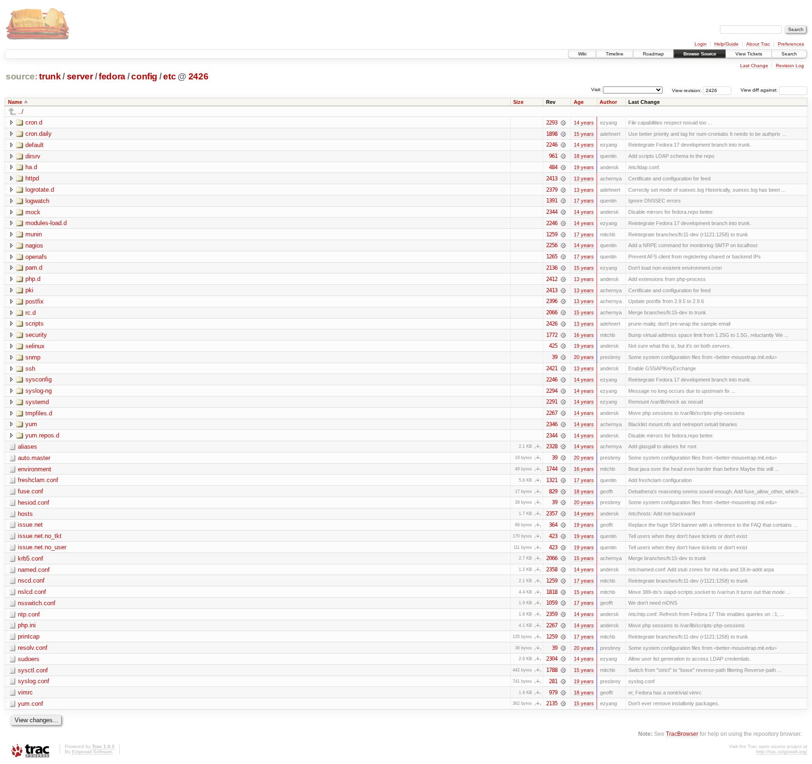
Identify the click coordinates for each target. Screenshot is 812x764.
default (34, 144)
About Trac (758, 44)
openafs (36, 256)
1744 (551, 469)
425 (553, 346)
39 (554, 357)
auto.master (34, 457)
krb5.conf (30, 558)
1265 (551, 256)
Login (701, 44)
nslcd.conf (32, 591)
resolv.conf (32, 647)
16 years (584, 335)
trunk (50, 76)
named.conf (34, 569)
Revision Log (790, 65)
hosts (25, 513)
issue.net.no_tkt (40, 535)
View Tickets (748, 53)
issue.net (30, 524)
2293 (551, 122)
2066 (551, 312)
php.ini (27, 625)
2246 (551, 144)
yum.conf (30, 703)
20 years (584, 357)
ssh (30, 368)
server (80, 76)
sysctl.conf (33, 670)
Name (15, 102)
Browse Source (699, 53)
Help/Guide (726, 44)
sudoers (28, 659)
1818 (551, 592)
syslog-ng (38, 390)
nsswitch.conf (36, 603)
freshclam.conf (38, 479)
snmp (32, 357)
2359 (551, 614)
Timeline (615, 53)
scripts (34, 323)
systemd (37, 401)
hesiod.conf (33, 502)
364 (553, 525)
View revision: (687, 90)
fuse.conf (30, 491)
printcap (28, 636)
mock (32, 212)
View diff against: (760, 90)
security (36, 334)
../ (20, 111)
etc (169, 76)
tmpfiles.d (38, 413)
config (144, 76)
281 (553, 681)
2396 (551, 301)
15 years (584, 134)
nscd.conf (31, 580)
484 (553, 167)
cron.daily (38, 133)
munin (33, 234)
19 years (584, 167)
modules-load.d (46, 222)
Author (608, 102)
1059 (551, 603)
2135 (551, 703)
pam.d (33, 267)
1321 (551, 480)
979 (553, 692)
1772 (551, 335)
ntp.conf (29, 614)
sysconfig (38, 379)
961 (553, 156)
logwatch (37, 200)
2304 (551, 658)
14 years (584, 122)
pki (29, 290)
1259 (551, 234)
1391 (551, 200)
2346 (551, 424)
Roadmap (653, 53)
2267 (551, 413)
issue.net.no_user (42, 547)
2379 (551, 190)
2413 (551, 178)
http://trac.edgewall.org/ (781, 751)
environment (34, 469)
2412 (551, 279)
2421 (551, 368)
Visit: (596, 89)
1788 (551, 670)
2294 (551, 391)
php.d (32, 278)
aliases (27, 446)
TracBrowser (682, 734)
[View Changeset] (563, 122)
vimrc (25, 692)
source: (22, 76)
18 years (584, 156)
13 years (584, 178)
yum (31, 424)
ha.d (31, 167)
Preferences (791, 44)
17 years (584, 200)
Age (579, 102)
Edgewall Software (92, 751)
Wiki (582, 53)
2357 (551, 513)
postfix (34, 301)
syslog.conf (33, 681)
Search (789, 53)
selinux (35, 346)
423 (553, 536)
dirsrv (32, 156)
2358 (551, 569)
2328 (551, 446)
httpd (32, 178)
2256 (551, 245)
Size (518, 102)
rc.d (30, 312)
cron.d (33, 122)
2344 (551, 212)
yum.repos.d (42, 435)
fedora (112, 76)
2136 (551, 268)
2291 (551, 401)
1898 (551, 134)
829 (553, 491)
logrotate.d (39, 189)
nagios (34, 245)
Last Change (754, 65)
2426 (198, 76)
